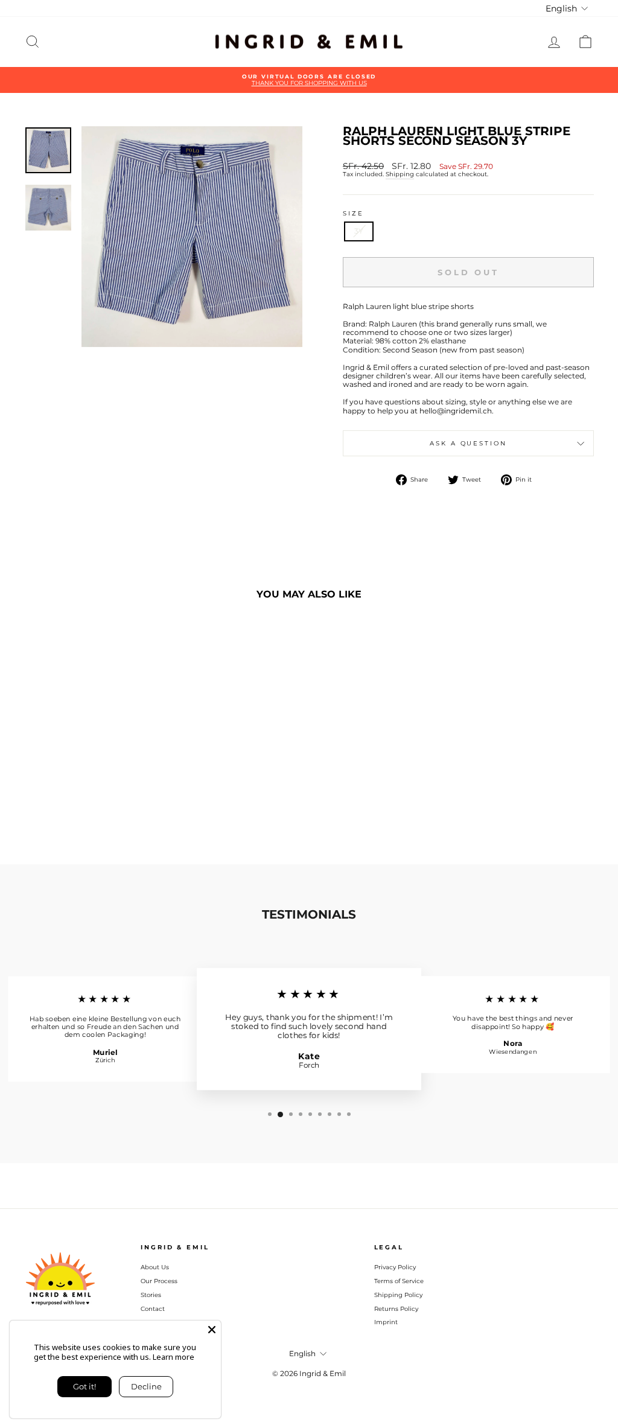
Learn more (173, 1356)
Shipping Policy (398, 1295)
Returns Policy (396, 1309)
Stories (151, 1295)
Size (353, 213)
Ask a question (468, 443)
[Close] (212, 1330)
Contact (153, 1309)
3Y (358, 230)
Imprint (386, 1322)
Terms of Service (399, 1281)
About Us (155, 1267)
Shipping (400, 174)
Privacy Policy (395, 1267)
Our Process (159, 1281)
